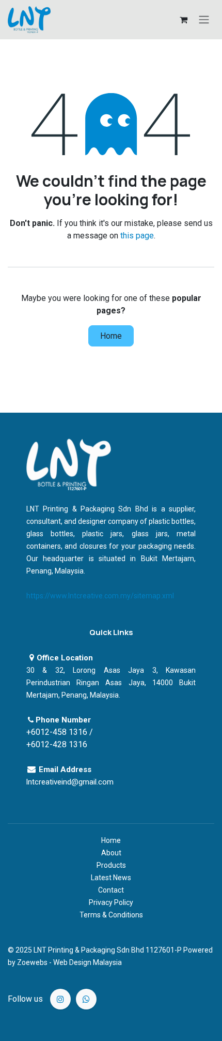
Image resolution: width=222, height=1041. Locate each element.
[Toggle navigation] (204, 20)
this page (137, 235)
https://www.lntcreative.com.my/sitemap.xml (100, 596)
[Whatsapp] (86, 999)
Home (111, 336)
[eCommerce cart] (183, 19)
